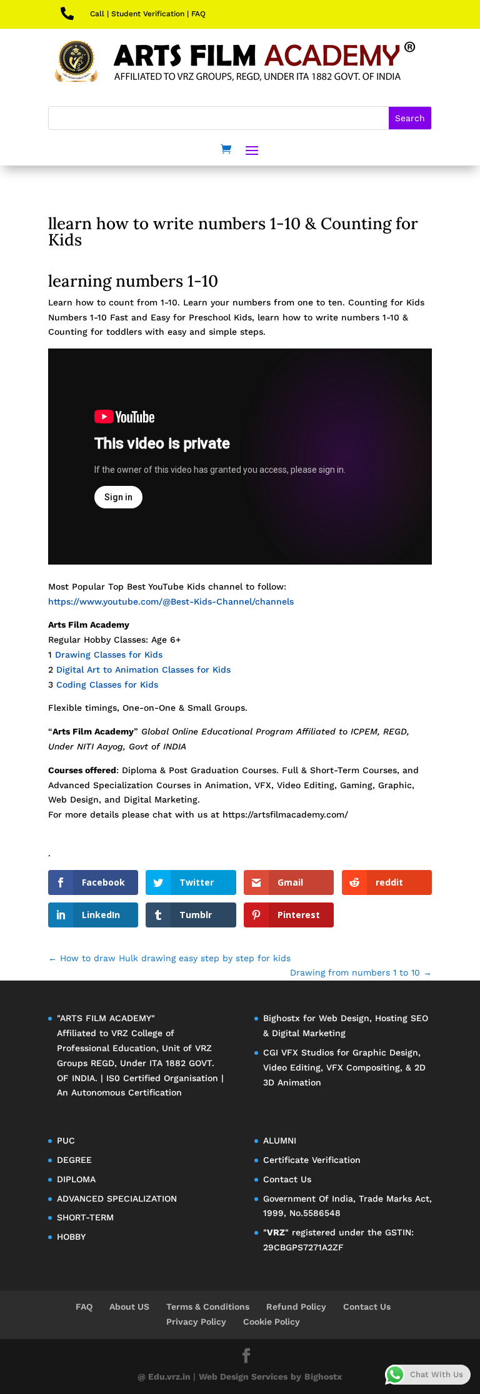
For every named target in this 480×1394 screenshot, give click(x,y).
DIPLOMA (76, 1179)
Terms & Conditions (207, 1307)
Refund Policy (296, 1307)
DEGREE (74, 1160)
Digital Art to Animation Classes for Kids (143, 670)
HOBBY (71, 1237)
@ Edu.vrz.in (165, 1377)
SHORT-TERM (85, 1217)
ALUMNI (279, 1140)
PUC (66, 1140)
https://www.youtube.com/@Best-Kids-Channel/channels (171, 601)
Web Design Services (243, 1377)
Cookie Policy (271, 1322)
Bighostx (283, 1018)
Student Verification (147, 13)
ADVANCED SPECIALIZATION (117, 1199)
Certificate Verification (312, 1160)
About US (129, 1307)
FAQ (198, 13)
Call (97, 13)
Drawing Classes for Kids (108, 655)
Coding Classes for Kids (107, 685)
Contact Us (287, 1179)
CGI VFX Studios (298, 1052)
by (296, 1377)
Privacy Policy (196, 1322)
